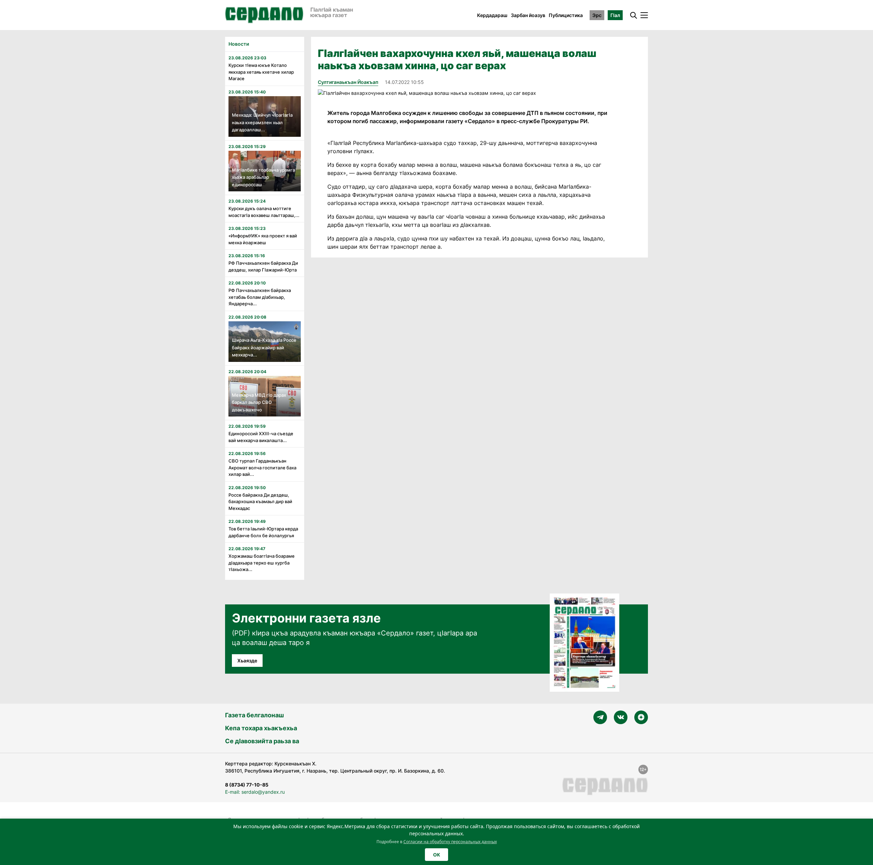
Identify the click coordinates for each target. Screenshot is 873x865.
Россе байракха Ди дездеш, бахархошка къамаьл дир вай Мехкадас (260, 501)
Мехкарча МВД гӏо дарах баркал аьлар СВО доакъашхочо (259, 402)
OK (436, 854)
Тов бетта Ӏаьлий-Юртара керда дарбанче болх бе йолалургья (263, 532)
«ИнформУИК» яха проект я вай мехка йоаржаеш (262, 239)
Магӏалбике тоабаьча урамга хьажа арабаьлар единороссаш (263, 177)
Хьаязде (247, 660)
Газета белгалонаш (254, 715)
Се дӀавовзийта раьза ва (262, 741)
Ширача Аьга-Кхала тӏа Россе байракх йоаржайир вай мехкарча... (264, 347)
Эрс (597, 15)
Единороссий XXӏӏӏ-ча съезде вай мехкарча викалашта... (260, 437)
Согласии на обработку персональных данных (450, 842)
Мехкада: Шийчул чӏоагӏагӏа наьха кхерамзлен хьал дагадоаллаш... (262, 122)
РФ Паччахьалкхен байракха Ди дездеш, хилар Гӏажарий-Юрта (263, 266)
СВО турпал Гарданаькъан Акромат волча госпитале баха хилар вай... (262, 467)
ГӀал (615, 15)
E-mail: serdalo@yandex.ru (255, 792)
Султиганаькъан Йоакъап (348, 82)
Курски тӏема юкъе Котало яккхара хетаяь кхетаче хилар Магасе (261, 71)
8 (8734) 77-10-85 (246, 785)
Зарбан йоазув (528, 15)
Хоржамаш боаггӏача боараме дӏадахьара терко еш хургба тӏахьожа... (261, 562)
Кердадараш (492, 15)
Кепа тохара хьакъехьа (261, 728)
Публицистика (566, 15)
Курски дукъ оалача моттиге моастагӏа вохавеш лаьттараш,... (263, 212)
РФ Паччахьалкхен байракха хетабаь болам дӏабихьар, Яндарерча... (259, 297)
